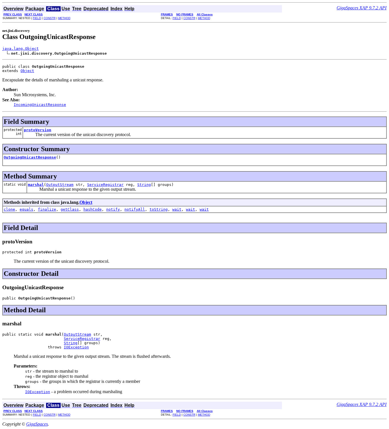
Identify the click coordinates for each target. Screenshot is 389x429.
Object (27, 71)
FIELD (37, 18)
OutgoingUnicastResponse (30, 157)
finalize (47, 209)
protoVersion (37, 130)
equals (26, 209)
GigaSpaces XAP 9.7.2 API (361, 7)
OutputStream (59, 184)
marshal (36, 184)
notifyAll (134, 209)
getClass (70, 209)
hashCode (92, 209)
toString (159, 209)
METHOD (64, 18)
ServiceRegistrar (105, 184)
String (144, 184)
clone (9, 209)
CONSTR (50, 18)
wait (176, 209)
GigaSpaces (37, 424)
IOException (76, 347)
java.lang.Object (20, 48)
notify (113, 209)
